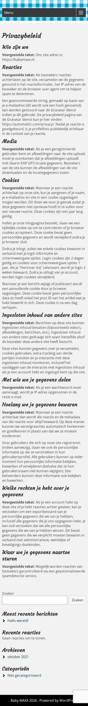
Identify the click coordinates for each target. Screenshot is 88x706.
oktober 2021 (18, 656)
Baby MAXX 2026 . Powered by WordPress (44, 700)
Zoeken (8, 593)
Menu (8, 12)
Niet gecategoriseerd (24, 675)
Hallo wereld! (17, 620)
